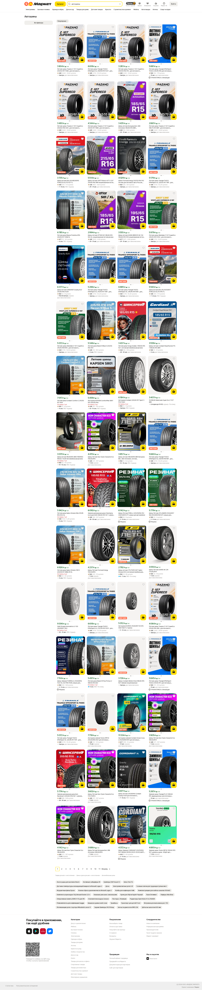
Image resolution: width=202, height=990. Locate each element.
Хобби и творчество (78, 952)
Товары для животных (78, 968)
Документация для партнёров (119, 964)
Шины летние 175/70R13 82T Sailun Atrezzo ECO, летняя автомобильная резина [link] (130, 571)
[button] (62, 21)
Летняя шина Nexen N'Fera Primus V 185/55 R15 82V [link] (100, 682)
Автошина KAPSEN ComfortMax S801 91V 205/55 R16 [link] (100, 401)
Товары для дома (76, 942)
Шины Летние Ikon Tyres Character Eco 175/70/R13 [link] (101, 795)
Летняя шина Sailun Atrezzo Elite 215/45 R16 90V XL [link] (70, 514)
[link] (68, 882)
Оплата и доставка (115, 926)
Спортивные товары (78, 964)
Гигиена (73, 933)
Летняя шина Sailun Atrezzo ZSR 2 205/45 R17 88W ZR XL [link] (68, 571)
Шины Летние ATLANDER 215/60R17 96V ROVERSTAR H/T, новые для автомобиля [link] (161, 514)
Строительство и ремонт (79, 971)
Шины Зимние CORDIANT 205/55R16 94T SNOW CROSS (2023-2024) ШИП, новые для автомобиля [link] (131, 851)
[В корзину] (82, 60)
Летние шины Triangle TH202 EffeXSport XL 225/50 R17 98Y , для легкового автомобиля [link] (161, 181)
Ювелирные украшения (79, 977)
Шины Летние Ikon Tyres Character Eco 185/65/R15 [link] (70, 851)
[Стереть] (120, 4)
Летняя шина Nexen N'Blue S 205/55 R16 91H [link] (100, 347)
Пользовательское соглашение (27, 986)
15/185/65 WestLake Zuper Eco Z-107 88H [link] (161, 401)
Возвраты (112, 936)
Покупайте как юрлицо (117, 930)
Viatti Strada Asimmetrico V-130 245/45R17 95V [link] (67, 627)
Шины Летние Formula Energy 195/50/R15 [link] (98, 571)
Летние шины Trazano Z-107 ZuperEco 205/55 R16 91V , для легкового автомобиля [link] (131, 70)
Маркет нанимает (152, 936)
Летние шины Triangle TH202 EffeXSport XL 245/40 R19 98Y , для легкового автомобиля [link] (130, 291)
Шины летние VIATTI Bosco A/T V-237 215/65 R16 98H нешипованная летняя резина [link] (101, 181)
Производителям (152, 930)
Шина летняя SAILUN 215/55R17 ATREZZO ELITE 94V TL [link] (160, 290)
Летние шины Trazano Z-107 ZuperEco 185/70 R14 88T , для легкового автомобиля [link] (162, 127)
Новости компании (152, 923)
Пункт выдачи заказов (154, 933)
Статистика (9, 986)
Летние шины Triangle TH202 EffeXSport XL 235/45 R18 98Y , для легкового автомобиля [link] (160, 458)
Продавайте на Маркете (117, 961)
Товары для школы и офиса (80, 961)
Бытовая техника (77, 930)
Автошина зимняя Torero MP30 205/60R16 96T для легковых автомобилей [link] (98, 739)
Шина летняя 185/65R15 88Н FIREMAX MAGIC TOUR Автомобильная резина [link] (70, 458)
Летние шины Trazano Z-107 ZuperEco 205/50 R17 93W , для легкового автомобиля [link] (70, 70)
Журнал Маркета (115, 939)
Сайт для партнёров (116, 968)
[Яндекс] (196, 987)
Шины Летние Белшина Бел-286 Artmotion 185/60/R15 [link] (99, 851)
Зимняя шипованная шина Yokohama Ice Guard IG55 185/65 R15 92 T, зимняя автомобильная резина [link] (101, 514)
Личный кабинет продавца (118, 958)
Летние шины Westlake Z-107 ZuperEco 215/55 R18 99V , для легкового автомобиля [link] (70, 347)
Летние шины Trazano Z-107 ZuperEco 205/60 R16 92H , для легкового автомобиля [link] (70, 127)
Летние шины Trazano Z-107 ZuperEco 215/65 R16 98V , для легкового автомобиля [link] (162, 627)
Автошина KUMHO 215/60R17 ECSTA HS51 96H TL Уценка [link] (131, 627)
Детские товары (76, 974)
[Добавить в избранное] (82, 27)
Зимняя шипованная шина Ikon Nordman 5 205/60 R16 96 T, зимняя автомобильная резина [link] (69, 795)
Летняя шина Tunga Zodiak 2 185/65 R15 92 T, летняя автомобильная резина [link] (131, 347)
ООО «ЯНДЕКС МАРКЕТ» (190, 984)
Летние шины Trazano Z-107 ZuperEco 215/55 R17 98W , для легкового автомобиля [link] (101, 127)
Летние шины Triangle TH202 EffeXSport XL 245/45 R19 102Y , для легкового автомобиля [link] (100, 70)
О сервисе (113, 933)
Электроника (75, 936)
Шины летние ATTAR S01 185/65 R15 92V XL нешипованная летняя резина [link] (100, 236)
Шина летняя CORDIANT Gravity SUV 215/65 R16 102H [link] (69, 290)
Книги (73, 958)
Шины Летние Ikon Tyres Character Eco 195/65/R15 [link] (101, 458)
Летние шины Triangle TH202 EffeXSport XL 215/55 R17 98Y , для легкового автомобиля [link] (99, 291)
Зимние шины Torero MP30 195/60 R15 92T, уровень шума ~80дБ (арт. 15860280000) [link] (162, 851)
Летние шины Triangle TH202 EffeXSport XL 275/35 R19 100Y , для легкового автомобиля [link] (100, 627)
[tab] (30, 9)
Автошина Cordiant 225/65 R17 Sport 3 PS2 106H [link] (131, 401)
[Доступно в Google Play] (36, 933)
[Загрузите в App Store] (29, 933)
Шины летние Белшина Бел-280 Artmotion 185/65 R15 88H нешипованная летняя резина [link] (129, 127)
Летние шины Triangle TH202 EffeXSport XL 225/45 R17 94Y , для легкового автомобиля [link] (69, 739)
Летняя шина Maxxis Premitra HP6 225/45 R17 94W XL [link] (68, 236)
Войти (173, 4)
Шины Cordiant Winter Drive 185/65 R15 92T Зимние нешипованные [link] (131, 682)
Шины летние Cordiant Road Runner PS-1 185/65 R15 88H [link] (162, 347)
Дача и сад (74, 955)
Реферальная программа (154, 926)
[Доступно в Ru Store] (50, 933)
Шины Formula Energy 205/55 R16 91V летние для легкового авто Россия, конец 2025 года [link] (131, 181)
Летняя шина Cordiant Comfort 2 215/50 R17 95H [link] (70, 401)
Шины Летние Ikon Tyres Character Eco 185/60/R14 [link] (162, 739)
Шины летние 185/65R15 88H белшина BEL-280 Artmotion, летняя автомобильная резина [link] (131, 458)
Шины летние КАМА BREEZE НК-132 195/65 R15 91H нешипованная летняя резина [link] (131, 236)
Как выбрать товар (115, 923)
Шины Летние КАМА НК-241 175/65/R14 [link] (158, 570)
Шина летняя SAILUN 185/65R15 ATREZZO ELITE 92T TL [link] (68, 181)
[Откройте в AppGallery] (43, 933)
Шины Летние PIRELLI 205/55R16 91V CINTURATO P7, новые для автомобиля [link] (131, 514)
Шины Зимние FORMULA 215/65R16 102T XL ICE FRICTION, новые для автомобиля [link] (69, 682)
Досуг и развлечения (78, 923)
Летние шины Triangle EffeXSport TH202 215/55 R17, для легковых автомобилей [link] (160, 682)
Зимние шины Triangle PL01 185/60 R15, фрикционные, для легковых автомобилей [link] (161, 795)
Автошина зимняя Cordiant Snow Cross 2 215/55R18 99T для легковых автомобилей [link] (131, 739)
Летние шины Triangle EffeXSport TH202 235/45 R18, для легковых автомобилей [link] (160, 70)
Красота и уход (76, 949)
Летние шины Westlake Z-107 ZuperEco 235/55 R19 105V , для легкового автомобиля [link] (162, 236)
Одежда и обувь (76, 939)
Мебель (73, 926)
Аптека (73, 945)
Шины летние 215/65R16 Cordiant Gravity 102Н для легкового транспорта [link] (129, 795)
